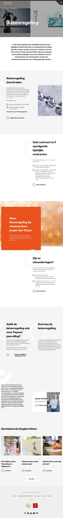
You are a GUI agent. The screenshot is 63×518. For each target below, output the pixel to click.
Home (2, 8)
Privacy (31, 499)
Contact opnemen (43, 405)
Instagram (28, 513)
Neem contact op (41, 184)
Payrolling (36, 496)
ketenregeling (9, 98)
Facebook (25, 513)
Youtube (34, 513)
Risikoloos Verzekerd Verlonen (25, 496)
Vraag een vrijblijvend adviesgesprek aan (20, 355)
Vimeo (37, 513)
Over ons (43, 496)
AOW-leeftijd (51, 281)
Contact (49, 496)
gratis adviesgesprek (19, 349)
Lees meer (31, 479)
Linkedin (31, 513)
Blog (7, 8)
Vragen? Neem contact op (17, 118)
